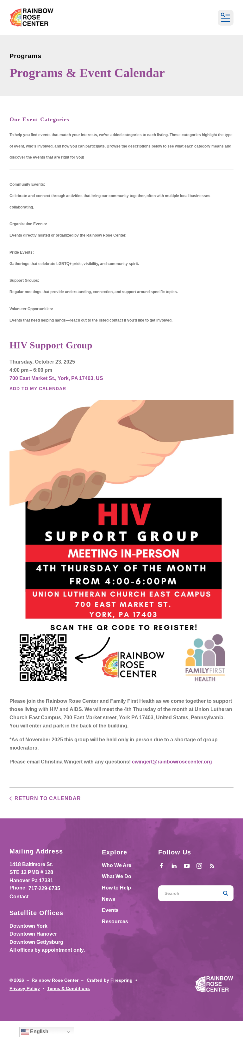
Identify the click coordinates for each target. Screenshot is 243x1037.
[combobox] (188, 893)
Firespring (121, 980)
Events (110, 910)
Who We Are (116, 865)
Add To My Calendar (37, 388)
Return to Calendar (48, 798)
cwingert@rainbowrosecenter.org (172, 761)
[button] (226, 18)
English (38, 1031)
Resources (115, 921)
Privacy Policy (24, 988)
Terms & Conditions (68, 988)
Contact (18, 896)
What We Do (116, 876)
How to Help (116, 887)
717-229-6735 (44, 888)
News (108, 899)
